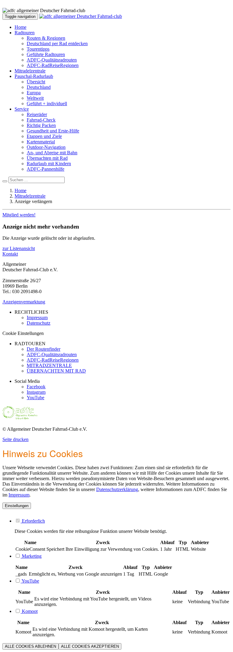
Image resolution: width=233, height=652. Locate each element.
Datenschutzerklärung (117, 489)
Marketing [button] (31, 556)
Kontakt (10, 253)
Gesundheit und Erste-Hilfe (53, 130)
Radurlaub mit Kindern (49, 163)
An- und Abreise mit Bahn (52, 152)
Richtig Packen (41, 125)
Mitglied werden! (18, 214)
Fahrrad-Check (41, 119)
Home (20, 27)
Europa (34, 92)
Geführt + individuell (47, 103)
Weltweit (35, 98)
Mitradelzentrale (30, 70)
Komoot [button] (29, 611)
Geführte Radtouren (46, 54)
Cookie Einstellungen (23, 333)
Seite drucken (15, 439)
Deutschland (39, 87)
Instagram (36, 392)
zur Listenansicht (18, 248)
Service (22, 109)
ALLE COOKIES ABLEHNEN (30, 646)
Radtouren (25, 32)
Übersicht (36, 81)
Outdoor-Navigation (46, 147)
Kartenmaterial (41, 141)
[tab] (123, 521)
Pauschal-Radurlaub (34, 76)
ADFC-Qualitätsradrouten (52, 59)
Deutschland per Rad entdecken (57, 43)
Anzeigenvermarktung (23, 301)
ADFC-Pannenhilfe (45, 169)
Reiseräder (37, 114)
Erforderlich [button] (33, 520)
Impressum (18, 494)
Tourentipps (38, 49)
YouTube (35, 397)
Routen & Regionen (46, 38)
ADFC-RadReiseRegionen (53, 65)
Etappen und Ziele (44, 136)
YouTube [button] (30, 580)
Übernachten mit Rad (47, 158)
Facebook (36, 386)
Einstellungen (17, 505)
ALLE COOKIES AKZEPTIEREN (90, 646)
